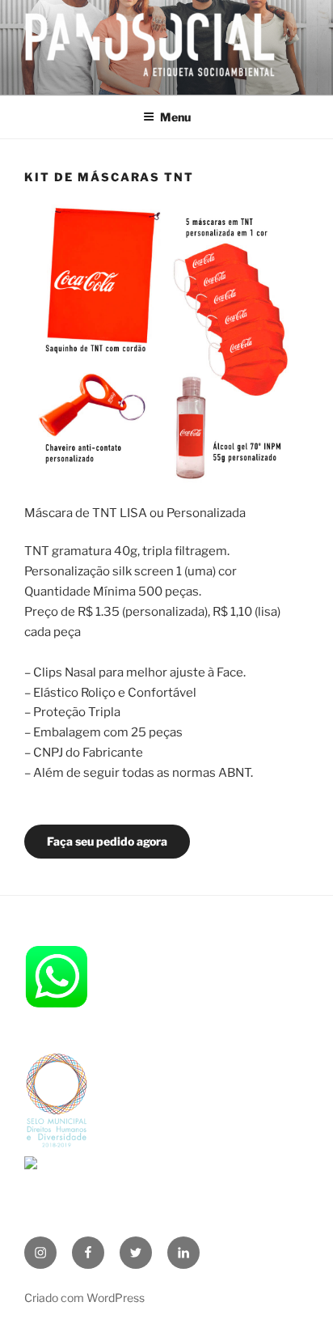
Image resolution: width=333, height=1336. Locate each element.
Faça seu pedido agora (107, 841)
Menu (175, 117)
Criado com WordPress (84, 1297)
